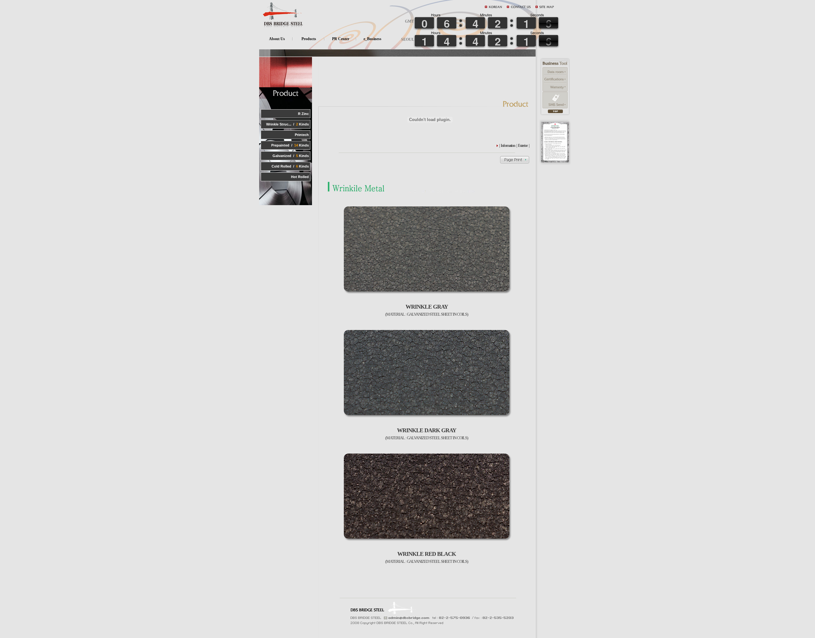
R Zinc (303, 114)
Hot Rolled (300, 177)
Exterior (523, 145)
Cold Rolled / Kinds (290, 166)
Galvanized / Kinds (291, 156)
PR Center (340, 39)
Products (308, 39)
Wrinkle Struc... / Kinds (287, 124)
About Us (277, 39)
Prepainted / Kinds (290, 145)
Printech (302, 135)
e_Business (372, 39)
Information (508, 145)
